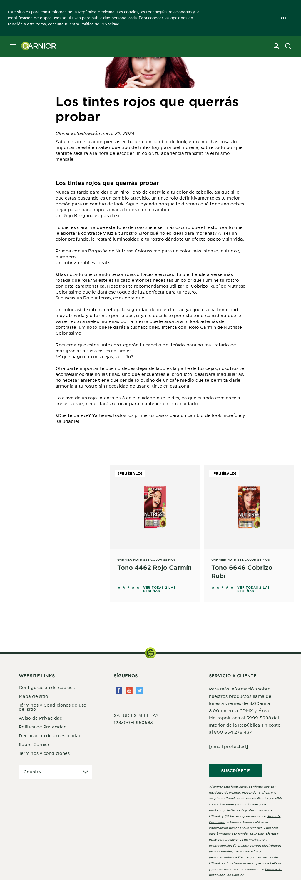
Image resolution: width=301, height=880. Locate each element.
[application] (55, 772)
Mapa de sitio (33, 696)
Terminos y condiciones (44, 753)
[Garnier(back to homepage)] (36, 46)
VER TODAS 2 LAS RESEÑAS (159, 589)
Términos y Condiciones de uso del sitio (52, 707)
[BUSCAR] (288, 46)
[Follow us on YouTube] (129, 690)
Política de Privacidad (99, 23)
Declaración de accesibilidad (50, 735)
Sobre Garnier (34, 744)
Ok (284, 18)
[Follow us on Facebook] (119, 690)
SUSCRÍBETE (235, 770)
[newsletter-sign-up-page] (276, 46)
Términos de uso (239, 798)
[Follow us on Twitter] (139, 690)
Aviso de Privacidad (41, 717)
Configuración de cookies (47, 687)
